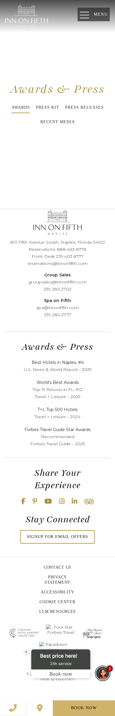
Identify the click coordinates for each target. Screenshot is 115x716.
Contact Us (57, 567)
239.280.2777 (57, 314)
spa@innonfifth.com (57, 307)
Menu (101, 14)
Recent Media (57, 122)
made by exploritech (57, 679)
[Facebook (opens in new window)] (23, 501)
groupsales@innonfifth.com (57, 282)
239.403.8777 (69, 256)
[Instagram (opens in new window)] (62, 501)
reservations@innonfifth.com (57, 263)
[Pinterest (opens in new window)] (34, 501)
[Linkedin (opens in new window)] (74, 501)
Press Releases (84, 107)
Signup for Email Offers (57, 536)
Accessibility (57, 592)
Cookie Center (57, 602)
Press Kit (47, 107)
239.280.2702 (57, 289)
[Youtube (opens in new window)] (48, 501)
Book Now (84, 708)
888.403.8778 (72, 249)
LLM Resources (57, 611)
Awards (21, 107)
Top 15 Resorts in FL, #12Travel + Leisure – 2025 (57, 389)
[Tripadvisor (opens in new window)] (89, 501)
